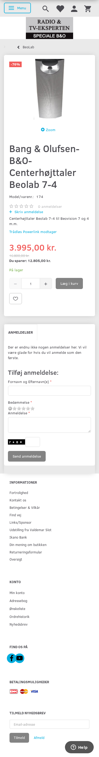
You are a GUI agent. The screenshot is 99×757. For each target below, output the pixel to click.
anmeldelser (50, 206)
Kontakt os (18, 500)
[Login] (74, 8)
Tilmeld (19, 737)
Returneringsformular (26, 552)
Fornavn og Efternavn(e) (28, 381)
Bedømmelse (18, 402)
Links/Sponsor (20, 522)
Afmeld (39, 737)
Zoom (50, 129)
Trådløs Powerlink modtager (33, 231)
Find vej (15, 515)
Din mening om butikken (28, 544)
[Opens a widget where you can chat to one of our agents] (79, 747)
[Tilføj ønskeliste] (15, 298)
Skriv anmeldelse (28, 211)
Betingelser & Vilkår (25, 507)
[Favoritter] (60, 8)
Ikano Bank (18, 537)
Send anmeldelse (27, 456)
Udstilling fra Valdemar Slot (30, 529)
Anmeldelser (20, 332)
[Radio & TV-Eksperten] (49, 28)
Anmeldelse (17, 412)
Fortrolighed (19, 492)
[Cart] (87, 8)
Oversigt (16, 559)
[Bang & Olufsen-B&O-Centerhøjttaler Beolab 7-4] (49, 89)
